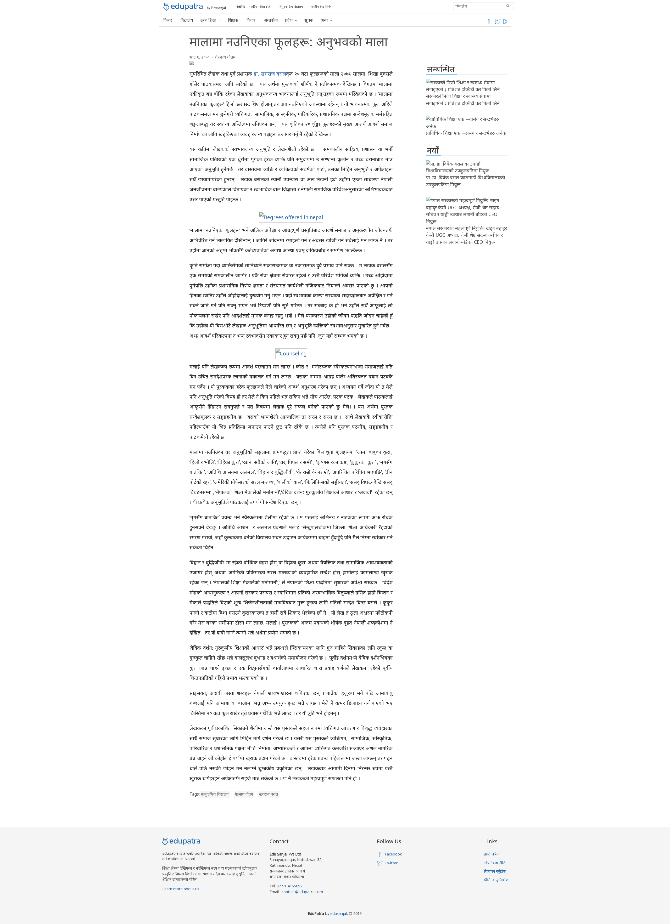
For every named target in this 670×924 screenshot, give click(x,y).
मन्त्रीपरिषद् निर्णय (321, 6)
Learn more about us (180, 888)
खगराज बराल (268, 794)
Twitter (391, 862)
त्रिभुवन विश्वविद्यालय (291, 6)
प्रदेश (289, 20)
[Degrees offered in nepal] (291, 217)
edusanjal (338, 913)
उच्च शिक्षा (208, 20)
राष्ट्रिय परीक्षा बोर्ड (259, 6)
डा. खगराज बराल (270, 73)
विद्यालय (187, 20)
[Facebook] (488, 23)
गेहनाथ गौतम (225, 57)
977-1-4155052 (289, 885)
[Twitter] (497, 23)
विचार (251, 20)
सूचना (308, 20)
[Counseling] (291, 353)
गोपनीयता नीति (494, 862)
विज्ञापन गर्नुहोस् (495, 871)
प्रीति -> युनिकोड (496, 879)
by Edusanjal (216, 8)
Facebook (393, 854)
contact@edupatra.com (302, 891)
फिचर (167, 20)
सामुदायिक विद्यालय (215, 794)
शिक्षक (233, 20)
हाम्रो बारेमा (492, 854)
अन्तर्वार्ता (271, 20)
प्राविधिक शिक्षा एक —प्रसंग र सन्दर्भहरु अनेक (466, 133)
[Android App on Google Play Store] (506, 23)
